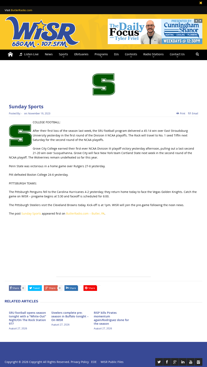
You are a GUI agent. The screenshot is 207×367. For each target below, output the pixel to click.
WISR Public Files (112, 362)
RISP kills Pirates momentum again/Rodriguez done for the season (111, 318)
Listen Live (31, 54)
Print (182, 113)
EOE (93, 362)
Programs (101, 54)
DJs (116, 54)
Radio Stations (153, 54)
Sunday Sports (31, 213)
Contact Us (177, 54)
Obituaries (81, 54)
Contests (131, 54)
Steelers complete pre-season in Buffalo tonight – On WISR (70, 316)
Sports (63, 54)
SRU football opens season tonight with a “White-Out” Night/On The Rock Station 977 (27, 318)
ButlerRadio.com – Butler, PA (85, 213)
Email (195, 113)
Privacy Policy (80, 362)
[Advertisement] (103, 248)
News (49, 54)
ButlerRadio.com (21, 10)
